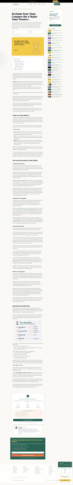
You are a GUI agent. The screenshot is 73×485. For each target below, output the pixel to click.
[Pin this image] (37, 321)
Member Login (50, 473)
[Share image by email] (41, 321)
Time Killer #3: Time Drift (19, 66)
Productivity (30, 32)
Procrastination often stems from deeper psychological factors (27, 209)
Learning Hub (25, 471)
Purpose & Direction (37, 470)
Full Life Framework (15, 470)
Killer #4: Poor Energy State (19, 67)
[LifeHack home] (16, 4)
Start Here (30, 4)
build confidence (16, 220)
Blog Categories (51, 471)
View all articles (20, 433)
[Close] (59, 1)
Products (35, 4)
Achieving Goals (15, 472)
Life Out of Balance (37, 471)
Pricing (43, 4)
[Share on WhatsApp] (40, 321)
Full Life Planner (25, 470)
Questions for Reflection (17, 69)
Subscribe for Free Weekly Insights (28, 455)
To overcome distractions (17, 188)
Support (50, 474)
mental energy (39, 181)
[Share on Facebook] (12, 35)
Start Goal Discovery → (65, 480)
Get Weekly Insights (55, 25)
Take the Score (57, 4)
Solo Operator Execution (38, 473)
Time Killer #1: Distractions (19, 63)
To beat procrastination (17, 217)
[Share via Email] (19, 35)
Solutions (39, 4)
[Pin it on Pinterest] (15, 35)
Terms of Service (48, 480)
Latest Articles (51, 470)
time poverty (35, 133)
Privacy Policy (53, 480)
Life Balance (14, 471)
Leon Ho (14, 32)
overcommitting (21, 284)
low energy (21, 357)
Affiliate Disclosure (57, 480)
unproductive (17, 138)
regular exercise (26, 290)
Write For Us (50, 472)
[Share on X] (17, 35)
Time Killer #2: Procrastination (19, 64)
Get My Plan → (55, 1)
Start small (22, 380)
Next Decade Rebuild (37, 472)
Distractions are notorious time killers (19, 180)
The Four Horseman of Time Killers (19, 61)
